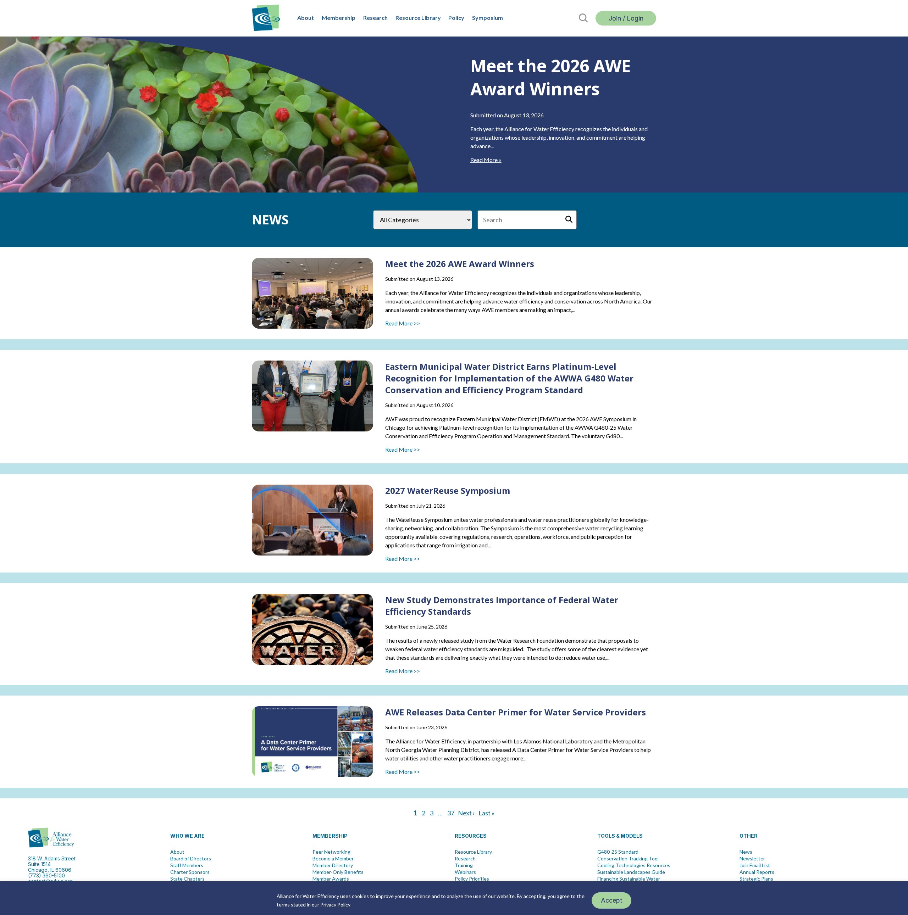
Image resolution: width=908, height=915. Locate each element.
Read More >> (402, 323)
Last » (486, 813)
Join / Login (626, 18)
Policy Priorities (472, 879)
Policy (456, 17)
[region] (454, 898)
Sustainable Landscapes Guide (631, 872)
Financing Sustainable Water (628, 879)
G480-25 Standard (617, 852)
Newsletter (752, 858)
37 (450, 813)
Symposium (487, 17)
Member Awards (330, 879)
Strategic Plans (756, 879)
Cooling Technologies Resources (633, 865)
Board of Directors (190, 858)
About (305, 17)
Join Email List (755, 865)
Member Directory (332, 865)
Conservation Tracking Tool (628, 858)
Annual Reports (757, 872)
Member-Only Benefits (338, 872)
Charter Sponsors (190, 872)
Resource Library (418, 17)
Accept (611, 900)
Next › (466, 813)
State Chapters (187, 879)
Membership (338, 17)
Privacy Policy (335, 905)
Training (464, 865)
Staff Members (186, 865)
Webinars (465, 872)
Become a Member (333, 858)
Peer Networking (331, 852)
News (746, 852)
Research (375, 17)
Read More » (486, 159)
